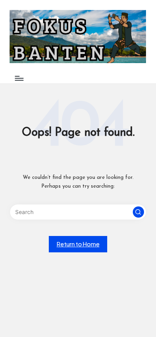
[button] (138, 212)
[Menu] (19, 78)
